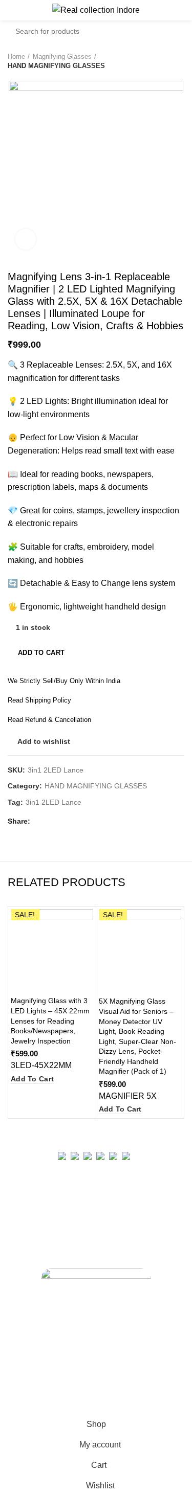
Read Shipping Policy (39, 700)
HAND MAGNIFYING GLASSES (56, 66)
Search (170, 31)
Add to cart (41, 652)
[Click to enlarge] (25, 239)
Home (16, 56)
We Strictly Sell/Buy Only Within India (64, 681)
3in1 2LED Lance (53, 802)
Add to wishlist (43, 741)
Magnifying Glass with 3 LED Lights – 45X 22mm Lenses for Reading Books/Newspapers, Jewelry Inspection (50, 1020)
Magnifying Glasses (62, 56)
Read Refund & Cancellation (49, 719)
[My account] (180, 10)
